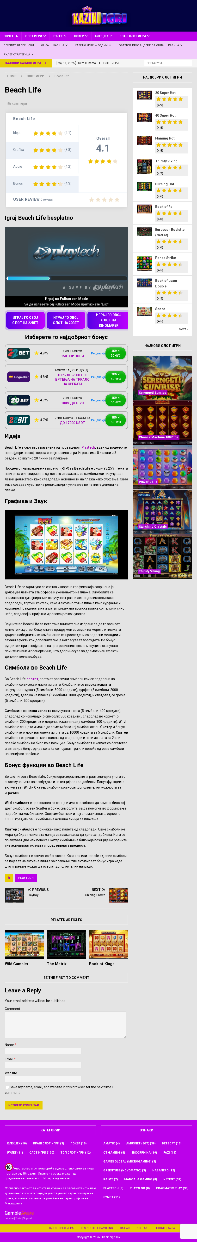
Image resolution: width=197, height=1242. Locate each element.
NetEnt (172, 1179)
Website (11, 1073)
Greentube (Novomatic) (124, 1170)
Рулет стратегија (17, 54)
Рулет (58, 36)
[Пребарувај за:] (168, 63)
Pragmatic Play (172, 1188)
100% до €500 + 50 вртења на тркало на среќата (72, 379)
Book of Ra (163, 207)
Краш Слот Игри (133, 36)
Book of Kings (102, 964)
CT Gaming (114, 1152)
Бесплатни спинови (19, 45)
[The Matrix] (66, 944)
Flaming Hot (165, 138)
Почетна (11, 36)
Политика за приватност (174, 1228)
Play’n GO (140, 1188)
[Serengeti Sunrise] (162, 378)
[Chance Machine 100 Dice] (162, 422)
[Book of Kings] (108, 944)
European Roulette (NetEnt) (170, 232)
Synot (111, 1197)
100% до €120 (72, 403)
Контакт (143, 1228)
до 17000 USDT (72, 423)
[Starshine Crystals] (162, 511)
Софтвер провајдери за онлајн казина (148, 45)
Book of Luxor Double (166, 283)
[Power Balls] (162, 467)
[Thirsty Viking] (162, 556)
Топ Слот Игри (76, 1152)
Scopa (160, 309)
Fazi (169, 1152)
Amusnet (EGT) (140, 1143)
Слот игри (33, 36)
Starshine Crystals (153, 526)
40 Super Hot (165, 115)
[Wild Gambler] (24, 944)
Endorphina (144, 1152)
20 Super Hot (165, 93)
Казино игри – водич (91, 45)
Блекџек (101, 36)
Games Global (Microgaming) (129, 1161)
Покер (79, 36)
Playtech (88, 447)
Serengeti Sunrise (152, 392)
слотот (32, 679)
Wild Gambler (17, 964)
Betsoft (171, 1143)
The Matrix (57, 964)
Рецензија (98, 353)
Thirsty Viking (166, 161)
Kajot (110, 1179)
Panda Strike (165, 258)
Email (9, 1059)
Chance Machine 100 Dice (158, 437)
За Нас (124, 1228)
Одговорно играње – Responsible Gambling (81, 1228)
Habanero (163, 1170)
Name (10, 1045)
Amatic (111, 1143)
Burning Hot (164, 184)
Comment (12, 1009)
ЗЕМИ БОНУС (116, 353)
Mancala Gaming (140, 1179)
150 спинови (72, 356)
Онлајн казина (52, 45)
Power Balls (148, 482)
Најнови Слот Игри (162, 346)
